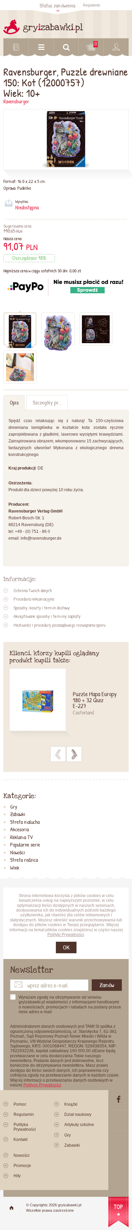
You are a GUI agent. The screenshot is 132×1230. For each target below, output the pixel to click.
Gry (13, 807)
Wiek (14, 867)
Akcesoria (19, 829)
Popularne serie (25, 844)
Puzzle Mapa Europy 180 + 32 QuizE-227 (95, 700)
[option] (66, 703)
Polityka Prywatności (25, 1126)
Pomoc (20, 1104)
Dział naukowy (77, 1114)
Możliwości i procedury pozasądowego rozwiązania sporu (60, 625)
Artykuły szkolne (79, 1124)
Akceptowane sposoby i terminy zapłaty (47, 616)
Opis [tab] (14, 402)
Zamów (107, 985)
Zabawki (17, 814)
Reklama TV (21, 837)
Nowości (17, 852)
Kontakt (20, 1139)
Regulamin (91, 5)
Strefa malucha (25, 822)
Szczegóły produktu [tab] (50, 402)
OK (66, 947)
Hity (17, 1175)
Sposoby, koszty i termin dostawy (42, 607)
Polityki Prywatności (65, 934)
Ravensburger (16, 101)
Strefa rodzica (24, 860)
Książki (71, 1104)
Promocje (22, 1165)
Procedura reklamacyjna (34, 599)
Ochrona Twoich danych (33, 590)
